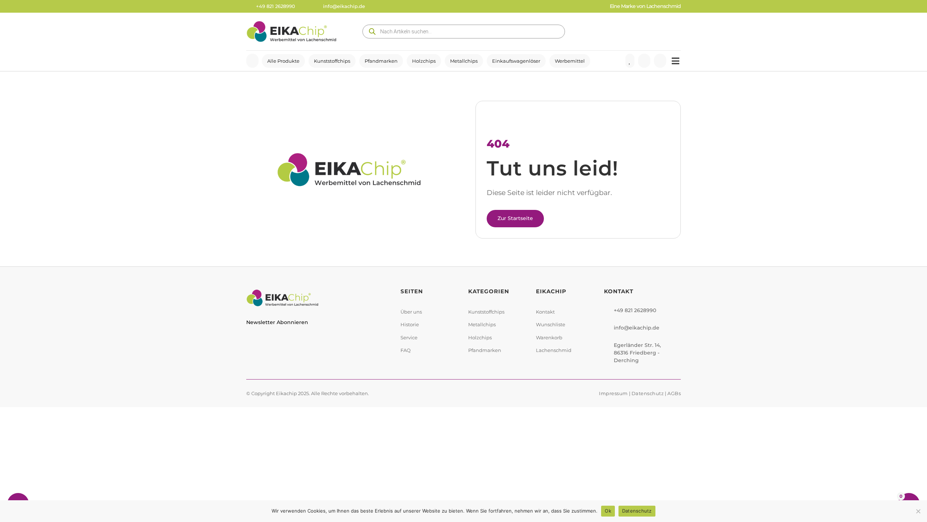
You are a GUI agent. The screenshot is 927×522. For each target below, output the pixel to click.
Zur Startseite (515, 218)
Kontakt (545, 312)
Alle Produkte (283, 61)
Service (409, 337)
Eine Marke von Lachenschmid (645, 6)
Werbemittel (570, 61)
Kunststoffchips (332, 61)
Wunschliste (550, 324)
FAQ (405, 350)
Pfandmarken (381, 61)
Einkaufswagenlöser (516, 61)
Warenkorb (549, 337)
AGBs (674, 393)
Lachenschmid (553, 350)
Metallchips (464, 61)
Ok (608, 511)
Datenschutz (648, 393)
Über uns (411, 312)
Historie (409, 324)
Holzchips (424, 61)
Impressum (613, 393)
